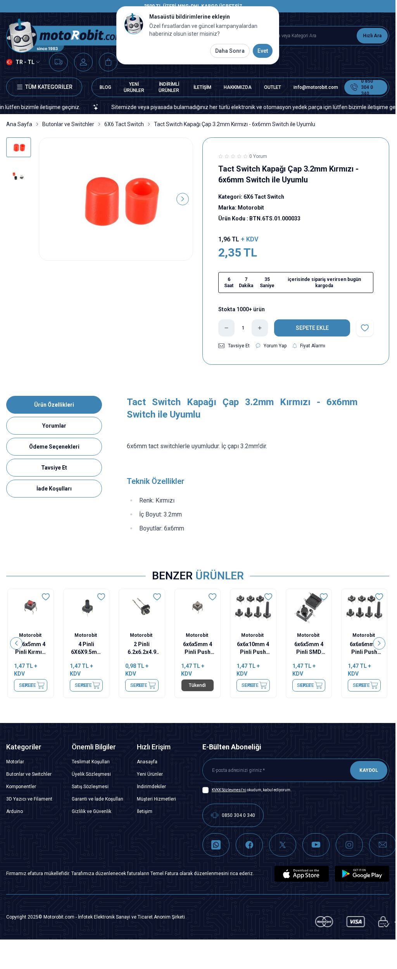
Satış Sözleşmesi (90, 786)
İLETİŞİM (202, 87)
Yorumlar (54, 426)
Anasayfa (147, 761)
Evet (262, 51)
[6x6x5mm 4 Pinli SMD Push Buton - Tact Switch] (308, 607)
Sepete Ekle (27, 685)
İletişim (144, 811)
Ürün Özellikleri (54, 405)
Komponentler (21, 786)
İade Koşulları (54, 488)
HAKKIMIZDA (238, 87)
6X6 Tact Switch (124, 124)
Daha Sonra (230, 51)
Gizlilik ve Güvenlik (91, 811)
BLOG (105, 87)
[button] (49, 199)
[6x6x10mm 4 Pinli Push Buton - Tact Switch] (253, 607)
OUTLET (272, 87)
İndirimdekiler (151, 786)
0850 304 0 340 (238, 815)
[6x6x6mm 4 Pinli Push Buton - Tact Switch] (364, 607)
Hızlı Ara (372, 35)
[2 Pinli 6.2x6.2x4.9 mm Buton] (142, 607)
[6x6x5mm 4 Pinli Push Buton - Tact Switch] (197, 607)
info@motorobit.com (315, 87)
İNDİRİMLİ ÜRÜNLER (169, 87)
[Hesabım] (83, 62)
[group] (116, 199)
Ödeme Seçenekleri (54, 447)
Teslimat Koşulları (91, 761)
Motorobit (31, 635)
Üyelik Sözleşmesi (91, 774)
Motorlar (15, 761)
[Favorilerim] (58, 62)
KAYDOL (368, 770)
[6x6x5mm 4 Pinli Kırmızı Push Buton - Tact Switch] (31, 607)
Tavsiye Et (54, 468)
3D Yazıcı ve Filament (29, 799)
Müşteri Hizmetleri (156, 799)
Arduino (14, 811)
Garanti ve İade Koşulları (97, 799)
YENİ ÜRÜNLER (134, 87)
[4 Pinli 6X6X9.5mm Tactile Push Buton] (86, 607)
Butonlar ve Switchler (68, 124)
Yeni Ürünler (150, 774)
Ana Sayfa (19, 124)
